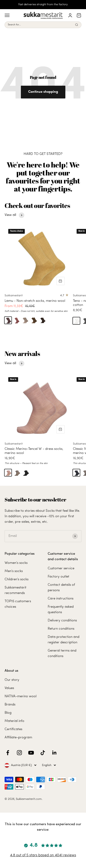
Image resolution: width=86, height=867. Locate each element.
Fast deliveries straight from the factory (43, 4)
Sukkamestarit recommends (15, 590)
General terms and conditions (62, 653)
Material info (14, 721)
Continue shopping (43, 92)
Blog (8, 713)
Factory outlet (58, 576)
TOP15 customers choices (18, 604)
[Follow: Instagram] (19, 753)
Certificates (13, 729)
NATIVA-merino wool (20, 696)
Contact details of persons (61, 587)
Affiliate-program (18, 737)
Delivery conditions (62, 620)
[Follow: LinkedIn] (54, 753)
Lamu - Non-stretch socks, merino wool (35, 301)
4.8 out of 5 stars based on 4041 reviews (43, 855)
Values (9, 688)
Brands (10, 704)
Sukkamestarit (14, 295)
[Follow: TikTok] (43, 753)
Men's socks (14, 571)
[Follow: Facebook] (8, 753)
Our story (12, 680)
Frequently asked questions (61, 609)
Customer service (61, 568)
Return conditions (61, 629)
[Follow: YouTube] (31, 753)
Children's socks (16, 579)
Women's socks (16, 563)
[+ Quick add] (60, 281)
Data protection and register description (63, 639)
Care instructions (60, 598)
